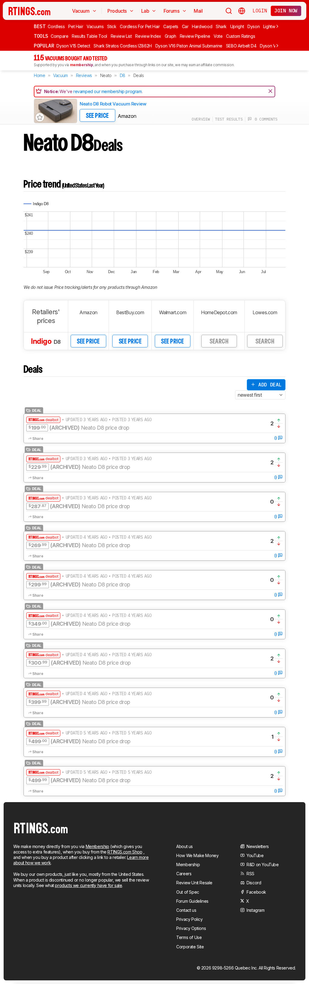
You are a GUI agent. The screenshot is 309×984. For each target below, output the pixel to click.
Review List (121, 36)
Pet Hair (75, 26)
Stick (111, 26)
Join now (286, 11)
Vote (218, 36)
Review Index (148, 36)
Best (39, 26)
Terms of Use (189, 937)
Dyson (253, 26)
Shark (221, 26)
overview (201, 119)
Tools (41, 36)
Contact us (186, 910)
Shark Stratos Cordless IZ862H (123, 45)
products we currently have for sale (88, 885)
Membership (97, 846)
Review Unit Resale (194, 882)
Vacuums (95, 26)
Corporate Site (190, 946)
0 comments (265, 119)
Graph (170, 36)
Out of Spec (187, 892)
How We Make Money (197, 855)
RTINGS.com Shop (124, 851)
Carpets (170, 26)
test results (229, 119)
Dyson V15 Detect (73, 45)
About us (184, 846)
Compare (59, 36)
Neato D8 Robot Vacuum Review (113, 104)
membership (81, 65)
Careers (183, 873)
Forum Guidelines (192, 901)
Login (260, 11)
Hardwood (202, 26)
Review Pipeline (195, 36)
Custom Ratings (240, 36)
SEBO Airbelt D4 (241, 45)
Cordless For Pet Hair (140, 26)
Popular (44, 46)
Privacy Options (191, 928)
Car (185, 26)
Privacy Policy (189, 919)
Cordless (56, 26)
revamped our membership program (107, 91)
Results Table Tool (89, 36)
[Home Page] (29, 10)
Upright (237, 26)
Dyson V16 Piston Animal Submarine (188, 45)
